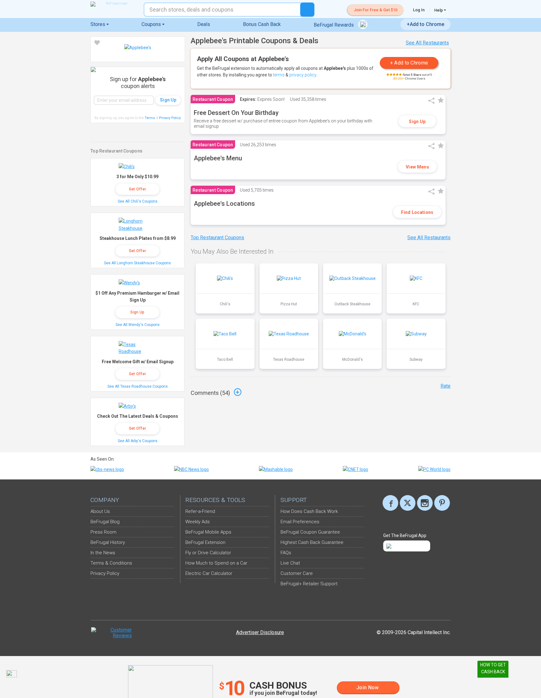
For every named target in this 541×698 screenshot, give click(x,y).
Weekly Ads (197, 522)
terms (279, 74)
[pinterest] (442, 503)
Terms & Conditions (111, 563)
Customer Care (297, 573)
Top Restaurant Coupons (217, 237)
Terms (150, 118)
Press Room (103, 532)
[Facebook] (390, 503)
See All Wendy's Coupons (138, 325)
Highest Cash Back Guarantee (312, 542)
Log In (419, 10)
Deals (203, 24)
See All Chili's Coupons (137, 201)
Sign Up (417, 121)
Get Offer (137, 189)
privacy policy (303, 74)
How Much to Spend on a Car (216, 563)
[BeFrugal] (113, 4)
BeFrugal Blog (105, 522)
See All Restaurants (427, 43)
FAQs (286, 553)
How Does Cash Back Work (309, 511)
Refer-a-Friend (200, 511)
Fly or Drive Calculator (208, 553)
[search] (307, 10)
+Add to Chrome (425, 24)
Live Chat (290, 563)
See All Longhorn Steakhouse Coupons (137, 263)
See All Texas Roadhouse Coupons (137, 386)
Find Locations (417, 212)
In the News (102, 553)
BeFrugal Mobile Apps (208, 532)
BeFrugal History (107, 542)
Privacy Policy (170, 118)
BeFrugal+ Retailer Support (309, 584)
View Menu (417, 166)
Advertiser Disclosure (260, 632)
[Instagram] (425, 503)
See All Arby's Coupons (137, 441)
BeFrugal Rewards (334, 25)
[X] (407, 503)
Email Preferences (300, 522)
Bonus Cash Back (262, 24)
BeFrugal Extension (205, 542)
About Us (100, 511)
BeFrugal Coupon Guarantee (310, 532)
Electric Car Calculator (208, 573)
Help (439, 10)
